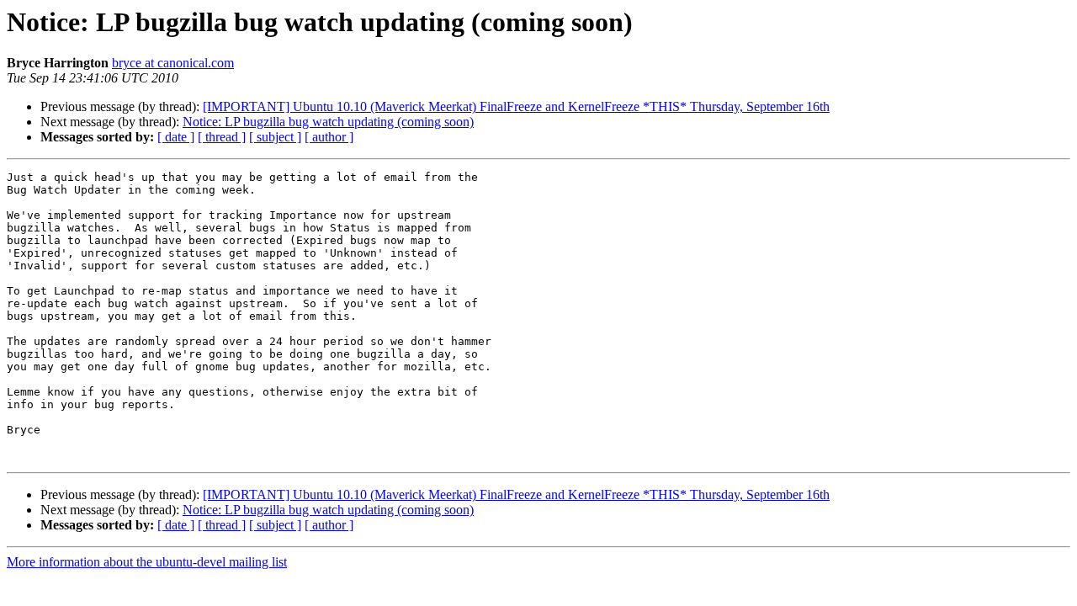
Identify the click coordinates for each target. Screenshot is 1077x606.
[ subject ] (275, 137)
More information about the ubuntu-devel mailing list (147, 562)
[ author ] (329, 137)
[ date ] (175, 137)
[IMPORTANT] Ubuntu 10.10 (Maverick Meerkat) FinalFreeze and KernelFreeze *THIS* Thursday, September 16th (516, 106)
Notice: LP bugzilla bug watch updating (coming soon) (328, 121)
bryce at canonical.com (173, 63)
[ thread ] (222, 137)
